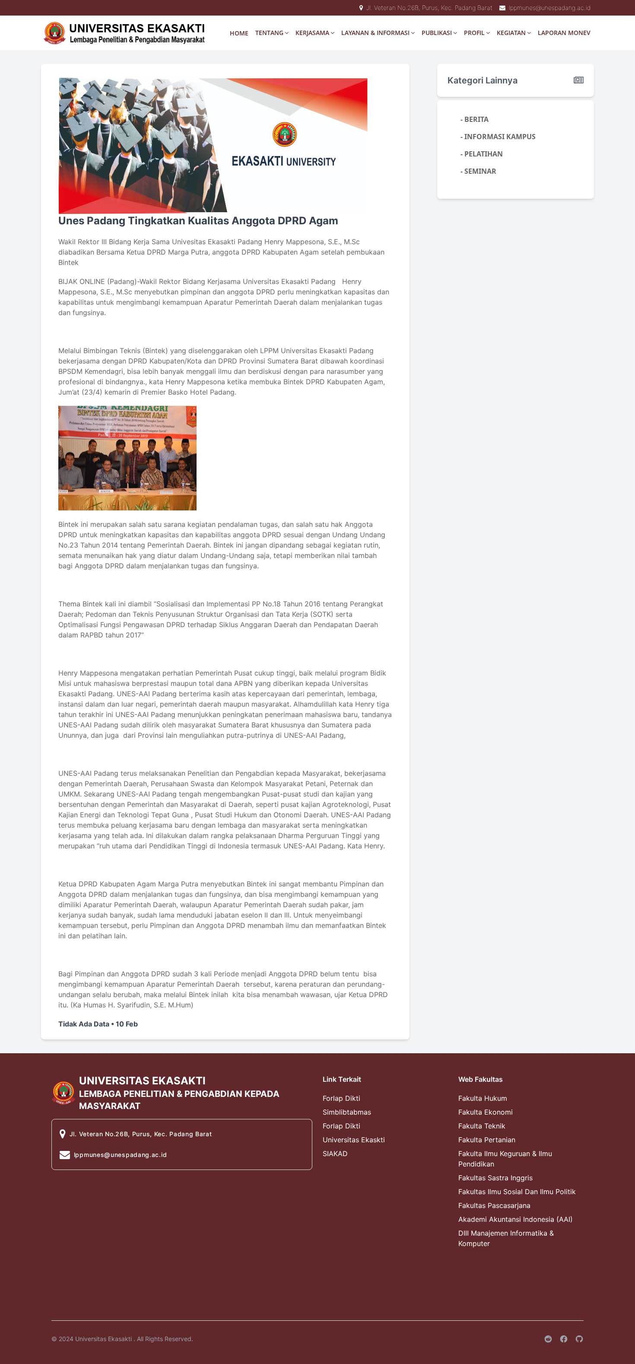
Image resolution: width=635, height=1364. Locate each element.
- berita (474, 119)
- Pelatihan (481, 154)
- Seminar (478, 171)
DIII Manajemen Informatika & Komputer (506, 1238)
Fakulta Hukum (482, 1098)
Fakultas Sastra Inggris (495, 1177)
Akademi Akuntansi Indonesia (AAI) (515, 1219)
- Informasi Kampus (498, 136)
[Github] (579, 1339)
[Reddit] (548, 1339)
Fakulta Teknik (481, 1126)
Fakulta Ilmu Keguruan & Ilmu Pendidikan (505, 1158)
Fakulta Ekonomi (485, 1112)
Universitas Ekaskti (354, 1139)
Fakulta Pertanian (486, 1139)
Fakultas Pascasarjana (494, 1205)
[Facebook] (563, 1339)
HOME (239, 33)
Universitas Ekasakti (103, 1338)
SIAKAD (335, 1153)
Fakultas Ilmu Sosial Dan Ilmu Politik (517, 1191)
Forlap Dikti (341, 1098)
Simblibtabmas (347, 1112)
